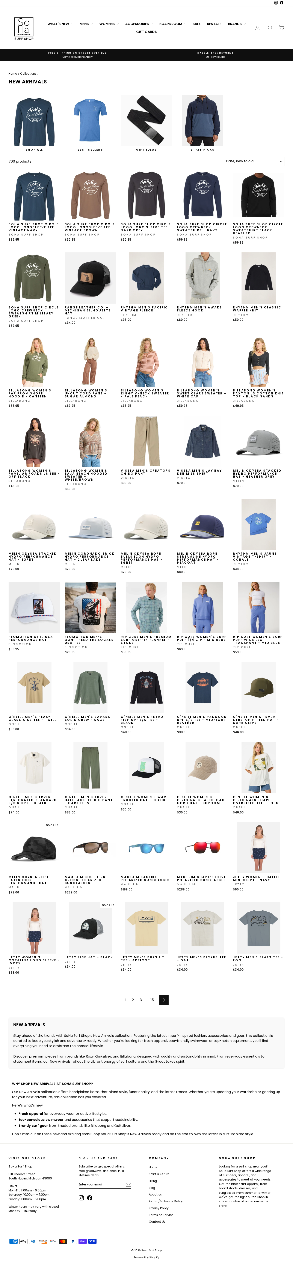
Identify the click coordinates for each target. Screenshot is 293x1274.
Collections (28, 74)
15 (152, 999)
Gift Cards (146, 31)
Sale (197, 23)
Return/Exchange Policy (166, 1201)
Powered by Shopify (146, 1257)
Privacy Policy (159, 1208)
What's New (58, 23)
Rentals (214, 23)
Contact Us (157, 1222)
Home (13, 74)
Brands (235, 23)
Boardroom (171, 23)
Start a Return (159, 1174)
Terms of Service (161, 1215)
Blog (152, 1188)
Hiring (153, 1181)
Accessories (137, 23)
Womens (107, 23)
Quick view (34, 216)
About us (155, 1195)
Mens (85, 23)
